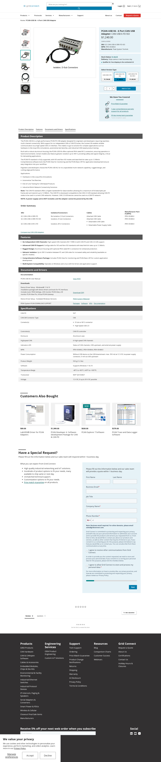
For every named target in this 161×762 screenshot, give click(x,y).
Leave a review (105, 41)
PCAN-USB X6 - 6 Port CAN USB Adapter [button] (41, 20)
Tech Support (75, 648)
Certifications (124, 655)
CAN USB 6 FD (107, 75)
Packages (76, 303)
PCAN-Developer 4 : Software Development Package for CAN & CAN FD (64, 434)
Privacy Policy (75, 682)
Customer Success (102, 655)
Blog (96, 648)
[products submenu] (29, 15)
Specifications (70, 129)
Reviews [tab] (28, 616)
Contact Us (123, 659)
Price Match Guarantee (119, 104)
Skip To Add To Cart (28, 26)
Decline (48, 755)
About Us (122, 651)
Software (84, 303)
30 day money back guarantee (122, 115)
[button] (113, 4)
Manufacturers (64, 15)
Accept (30, 755)
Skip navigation (24, 2)
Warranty (73, 674)
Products (23, 15)
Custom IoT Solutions (54, 658)
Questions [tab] (40, 616)
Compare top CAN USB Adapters (32, 232)
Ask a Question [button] (129, 612)
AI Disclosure (75, 678)
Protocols (38, 15)
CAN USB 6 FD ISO (119, 75)
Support (80, 15)
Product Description (26, 129)
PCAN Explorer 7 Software (93, 432)
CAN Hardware (26, 651)
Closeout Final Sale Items (31, 714)
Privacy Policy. (20, 748)
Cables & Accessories (29, 662)
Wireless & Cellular (28, 710)
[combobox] (79, 4)
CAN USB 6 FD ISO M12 (132, 75)
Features (39, 129)
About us (108, 15)
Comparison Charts (102, 651)
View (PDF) (77, 279)
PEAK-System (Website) (81, 299)
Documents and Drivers (54, 129)
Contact (119, 15)
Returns (72, 666)
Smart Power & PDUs (29, 706)
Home (22, 20)
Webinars (98, 659)
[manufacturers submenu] (72, 15)
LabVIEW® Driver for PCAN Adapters (32, 433)
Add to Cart (126, 88)
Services (48, 15)
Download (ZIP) (78, 293)
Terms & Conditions (78, 686)
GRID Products (26, 648)
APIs (90, 303)
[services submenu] (53, 15)
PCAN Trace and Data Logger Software (124, 433)
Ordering (73, 651)
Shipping (73, 670)
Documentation (99, 303)
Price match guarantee (34, 482)
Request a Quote (132, 15)
